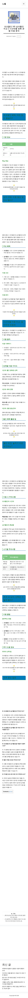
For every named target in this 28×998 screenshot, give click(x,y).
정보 (14, 913)
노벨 (4, 4)
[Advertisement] (14, 55)
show (10, 791)
